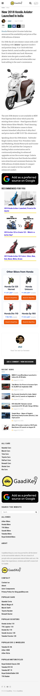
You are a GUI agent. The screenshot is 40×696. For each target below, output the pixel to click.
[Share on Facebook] (14, 26)
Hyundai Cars (6, 448)
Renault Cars (6, 463)
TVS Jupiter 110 (7, 627)
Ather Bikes (6, 521)
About (4, 586)
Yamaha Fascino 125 (9, 636)
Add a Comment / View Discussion (20, 362)
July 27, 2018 (19, 21)
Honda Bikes (6, 524)
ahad (9, 21)
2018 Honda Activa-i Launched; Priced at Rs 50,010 (20, 209)
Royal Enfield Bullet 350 (10, 673)
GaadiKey (9, 691)
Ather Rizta (6, 653)
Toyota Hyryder (7, 611)
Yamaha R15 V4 (7, 667)
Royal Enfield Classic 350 (11, 664)
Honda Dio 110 (7, 630)
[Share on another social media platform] (23, 26)
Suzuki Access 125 (8, 633)
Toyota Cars (6, 457)
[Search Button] (30, 3)
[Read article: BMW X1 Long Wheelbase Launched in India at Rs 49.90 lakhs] (6, 377)
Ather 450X (6, 650)
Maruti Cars (6, 451)
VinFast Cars (6, 460)
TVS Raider (6, 676)
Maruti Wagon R (7, 605)
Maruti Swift (6, 608)
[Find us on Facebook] (2, 687)
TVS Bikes (5, 528)
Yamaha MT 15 (7, 670)
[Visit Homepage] (16, 3)
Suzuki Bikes (6, 531)
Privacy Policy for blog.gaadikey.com (15, 592)
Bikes (7, 7)
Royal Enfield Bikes (8, 537)
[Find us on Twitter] (4, 687)
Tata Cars (5, 454)
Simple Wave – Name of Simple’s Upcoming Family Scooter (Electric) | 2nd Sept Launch (25, 415)
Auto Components (8, 589)
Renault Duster (7, 614)
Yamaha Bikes (7, 534)
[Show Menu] (3, 3)
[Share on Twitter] (19, 26)
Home (3, 7)
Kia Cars (5, 470)
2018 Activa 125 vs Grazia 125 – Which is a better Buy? (19, 233)
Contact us (6, 583)
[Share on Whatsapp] (10, 26)
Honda (4, 31)
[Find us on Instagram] (10, 687)
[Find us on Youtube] (7, 687)
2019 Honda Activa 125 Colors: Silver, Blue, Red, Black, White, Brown (19, 257)
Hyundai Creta (7, 602)
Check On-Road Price (11, 297)
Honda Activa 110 (8, 624)
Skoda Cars (6, 466)
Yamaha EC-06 (7, 647)
